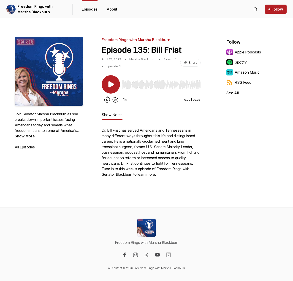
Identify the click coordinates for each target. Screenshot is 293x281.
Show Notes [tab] (112, 114)
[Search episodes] (255, 9)
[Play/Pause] (111, 84)
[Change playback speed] (125, 99)
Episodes (90, 9)
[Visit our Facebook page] (124, 255)
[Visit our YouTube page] (157, 255)
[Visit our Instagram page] (135, 255)
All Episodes (25, 147)
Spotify (241, 62)
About (112, 9)
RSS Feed (243, 82)
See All (232, 93)
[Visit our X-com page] (146, 255)
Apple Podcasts (248, 52)
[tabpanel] (151, 155)
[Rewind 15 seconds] (107, 99)
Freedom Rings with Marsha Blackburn (35, 9)
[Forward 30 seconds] (115, 99)
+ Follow (275, 9)
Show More (25, 136)
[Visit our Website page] (168, 255)
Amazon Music (247, 72)
